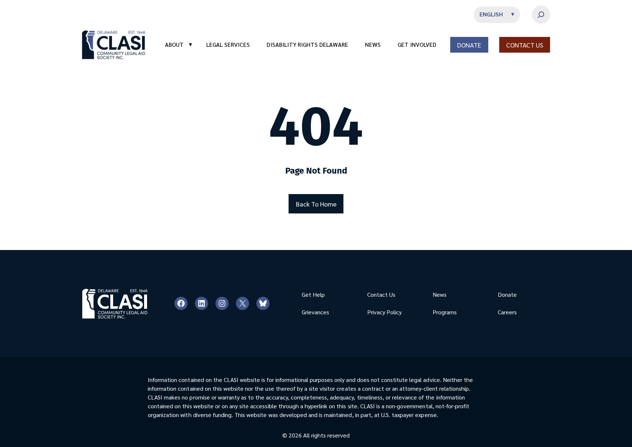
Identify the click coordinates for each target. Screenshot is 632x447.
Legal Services (228, 44)
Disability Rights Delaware (307, 44)
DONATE (469, 45)
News (373, 44)
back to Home (316, 204)
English (491, 14)
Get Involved (417, 44)
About (178, 44)
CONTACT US (524, 45)
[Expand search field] (541, 14)
